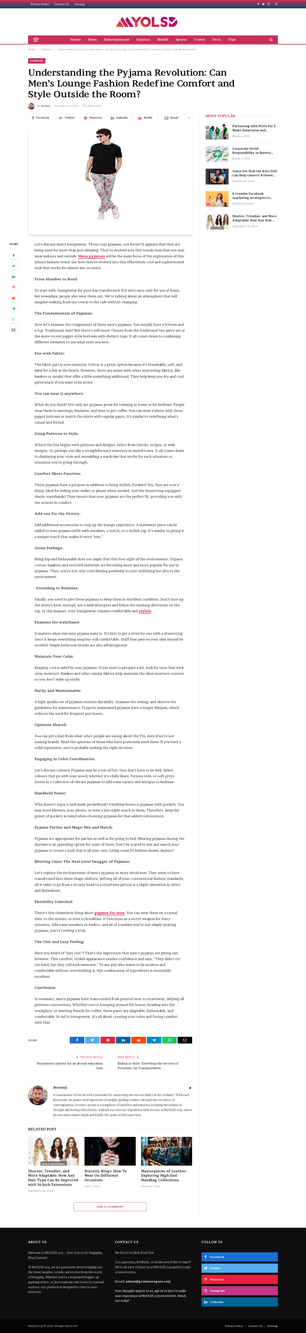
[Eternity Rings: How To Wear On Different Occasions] (110, 1151)
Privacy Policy (40, 4)
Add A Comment (110, 1206)
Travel (199, 39)
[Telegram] (13, 308)
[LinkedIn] (13, 276)
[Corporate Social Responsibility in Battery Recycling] (217, 154)
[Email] (13, 330)
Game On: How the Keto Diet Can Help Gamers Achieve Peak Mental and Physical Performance (254, 173)
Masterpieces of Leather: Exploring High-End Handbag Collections (164, 1175)
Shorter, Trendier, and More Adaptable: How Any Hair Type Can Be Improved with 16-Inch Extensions (53, 1178)
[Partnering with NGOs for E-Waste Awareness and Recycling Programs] (217, 131)
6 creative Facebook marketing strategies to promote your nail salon (251, 196)
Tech (216, 39)
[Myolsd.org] (147, 21)
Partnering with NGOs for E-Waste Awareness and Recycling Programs (254, 128)
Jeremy (45, 105)
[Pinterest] (13, 287)
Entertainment (116, 39)
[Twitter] (13, 266)
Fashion (143, 39)
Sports (181, 39)
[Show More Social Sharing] (189, 118)
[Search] (271, 40)
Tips (232, 39)
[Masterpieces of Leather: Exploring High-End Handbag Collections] (166, 1151)
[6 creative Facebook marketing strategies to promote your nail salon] (217, 199)
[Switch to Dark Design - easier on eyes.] (276, 4)
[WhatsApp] (13, 319)
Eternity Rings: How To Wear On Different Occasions (106, 1175)
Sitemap (79, 4)
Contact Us (61, 4)
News (92, 39)
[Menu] (36, 40)
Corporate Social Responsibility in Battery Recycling (251, 151)
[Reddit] (13, 298)
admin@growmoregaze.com (148, 1281)
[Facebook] (13, 255)
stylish (145, 611)
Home (75, 39)
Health (163, 39)
